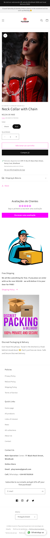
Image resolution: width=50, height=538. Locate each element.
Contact (8, 441)
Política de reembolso (20, 529)
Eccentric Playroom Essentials (21, 526)
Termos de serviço (11, 533)
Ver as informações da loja (14, 170)
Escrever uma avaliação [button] (25, 215)
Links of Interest (11, 419)
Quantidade (6, 132)
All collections (10, 430)
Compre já (25, 152)
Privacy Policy (10, 376)
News (7, 424)
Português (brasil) (24, 517)
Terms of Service (11, 393)
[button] (3, 20)
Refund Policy (10, 382)
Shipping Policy (8, 289)
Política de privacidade (36, 529)
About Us (8, 436)
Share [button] (7, 186)
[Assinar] (42, 491)
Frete (3, 118)
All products (10, 413)
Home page (9, 408)
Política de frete (24, 533)
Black (7, 127)
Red (16, 126)
